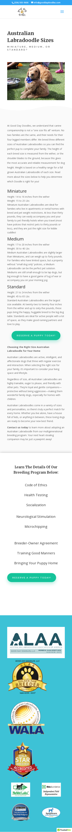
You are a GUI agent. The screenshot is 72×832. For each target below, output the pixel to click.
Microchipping (36, 526)
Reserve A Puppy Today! (36, 335)
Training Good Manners (36, 553)
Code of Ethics (36, 485)
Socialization (36, 505)
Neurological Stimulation (36, 516)
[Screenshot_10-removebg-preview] (51, 817)
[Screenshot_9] (51, 795)
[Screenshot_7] (20, 795)
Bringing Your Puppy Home (36, 563)
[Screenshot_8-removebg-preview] (20, 821)
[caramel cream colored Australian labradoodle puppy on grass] (36, 99)
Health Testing (36, 495)
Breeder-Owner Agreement (36, 543)
